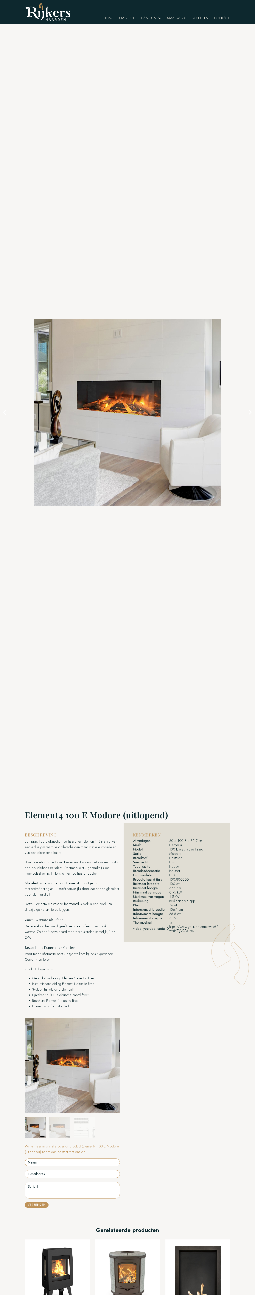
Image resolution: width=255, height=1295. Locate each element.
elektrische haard (51, 862)
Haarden (148, 18)
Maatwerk (176, 18)
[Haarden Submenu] (159, 18)
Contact (222, 18)
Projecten (200, 18)
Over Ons (127, 18)
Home (108, 18)
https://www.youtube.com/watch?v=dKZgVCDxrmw (194, 928)
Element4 (90, 841)
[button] (4, 412)
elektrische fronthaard (61, 841)
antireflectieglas (42, 888)
